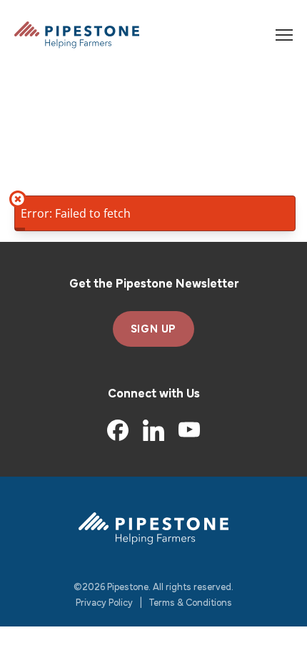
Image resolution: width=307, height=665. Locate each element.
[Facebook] (118, 430)
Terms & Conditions (190, 603)
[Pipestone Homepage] (153, 528)
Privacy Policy (104, 603)
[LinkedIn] (153, 430)
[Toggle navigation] (284, 35)
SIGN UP (154, 329)
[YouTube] (189, 430)
